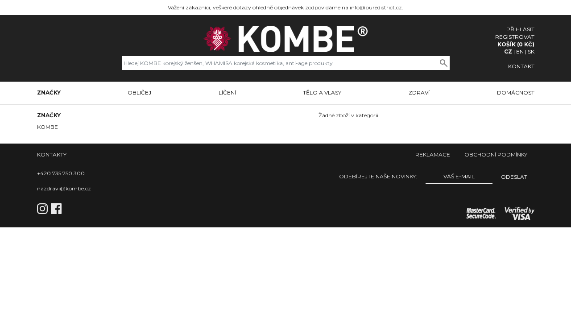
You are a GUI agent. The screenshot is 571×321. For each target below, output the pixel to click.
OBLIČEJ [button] (139, 92)
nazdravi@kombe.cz (64, 188)
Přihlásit (520, 29)
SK (531, 51)
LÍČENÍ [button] (227, 92)
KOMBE (47, 126)
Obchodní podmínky (495, 154)
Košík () (515, 44)
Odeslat (514, 176)
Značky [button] (49, 92)
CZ (508, 51)
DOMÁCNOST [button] (515, 92)
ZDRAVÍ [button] (419, 92)
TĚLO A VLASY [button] (322, 92)
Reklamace (432, 154)
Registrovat (514, 36)
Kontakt (521, 66)
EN (520, 51)
